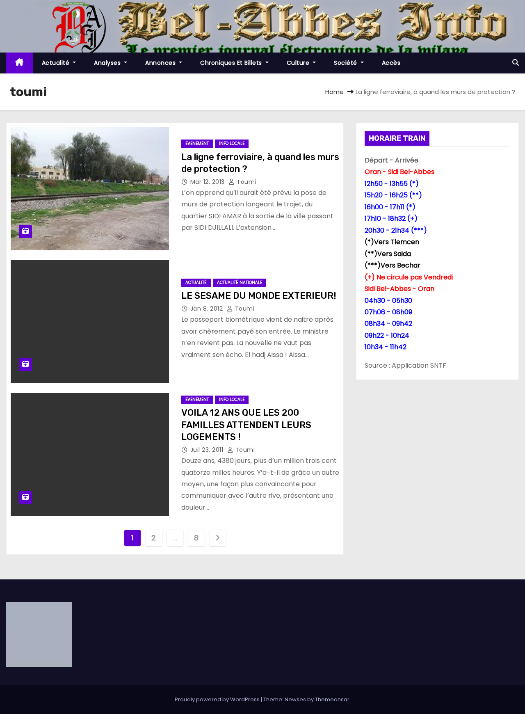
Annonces (161, 63)
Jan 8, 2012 (207, 308)
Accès (391, 63)
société (346, 63)
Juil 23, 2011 (207, 450)
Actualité (56, 63)
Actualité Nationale (239, 282)
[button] (515, 62)
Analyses (108, 63)
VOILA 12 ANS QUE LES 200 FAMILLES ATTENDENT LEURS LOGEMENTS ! (246, 424)
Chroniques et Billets (232, 63)
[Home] (19, 63)
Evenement (197, 143)
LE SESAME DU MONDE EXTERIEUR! (258, 295)
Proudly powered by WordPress (218, 699)
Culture (299, 63)
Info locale (231, 143)
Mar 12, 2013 (208, 182)
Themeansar (332, 699)
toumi (245, 182)
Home (334, 91)
